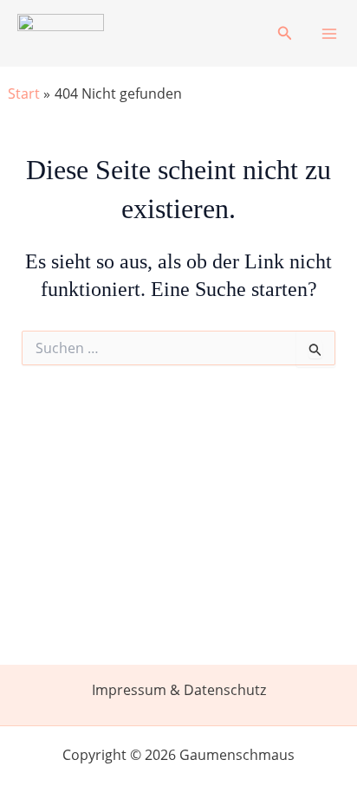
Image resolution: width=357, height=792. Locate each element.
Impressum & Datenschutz (179, 689)
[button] (285, 34)
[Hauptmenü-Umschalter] (329, 34)
